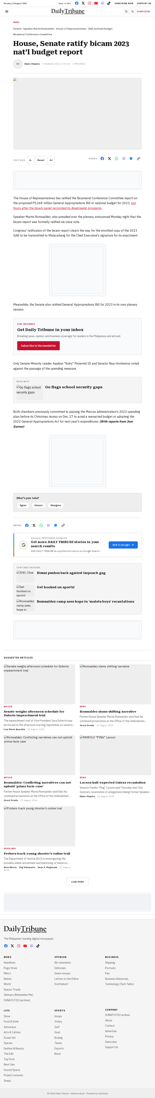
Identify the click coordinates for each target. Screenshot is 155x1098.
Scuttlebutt (61, 984)
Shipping (110, 962)
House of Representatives (71, 28)
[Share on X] (109, 158)
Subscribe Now (124, 3)
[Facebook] (77, 3)
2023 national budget (100, 28)
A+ (51, 160)
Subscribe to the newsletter (38, 345)
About (108, 1020)
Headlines (10, 962)
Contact (110, 1025)
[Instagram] (90, 3)
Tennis (58, 1043)
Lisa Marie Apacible (14, 729)
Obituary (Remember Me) (18, 995)
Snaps (7, 1080)
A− (30, 160)
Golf (57, 1027)
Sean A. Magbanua (47, 867)
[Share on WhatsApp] (116, 158)
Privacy (109, 1036)
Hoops (58, 1016)
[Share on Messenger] (131, 158)
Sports (59, 1010)
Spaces (8, 1043)
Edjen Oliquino (32, 64)
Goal (57, 1032)
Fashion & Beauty (14, 1048)
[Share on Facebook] (102, 158)
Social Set (10, 1037)
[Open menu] (6, 11)
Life (7, 1010)
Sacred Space (12, 1070)
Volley (58, 1021)
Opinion (60, 957)
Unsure (38, 505)
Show (7, 1016)
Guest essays (62, 973)
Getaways (10, 1027)
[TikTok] (109, 3)
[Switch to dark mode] (132, 11)
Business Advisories (116, 978)
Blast (57, 1053)
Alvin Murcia (10, 867)
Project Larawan (13, 1075)
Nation (8, 978)
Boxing (58, 1037)
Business (112, 957)
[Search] (126, 11)
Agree (23, 505)
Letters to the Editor (66, 978)
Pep (107, 973)
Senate (17, 28)
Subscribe (143, 11)
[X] (83, 3)
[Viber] (102, 3)
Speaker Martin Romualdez (38, 28)
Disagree (56, 505)
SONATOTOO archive (117, 1015)
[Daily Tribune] (25, 929)
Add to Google (121, 544)
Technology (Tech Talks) (119, 984)
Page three (10, 968)
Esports (59, 1048)
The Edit (9, 1053)
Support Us (144, 3)
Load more (77, 882)
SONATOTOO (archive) (17, 1000)
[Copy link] (138, 158)
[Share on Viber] (124, 158)
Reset (40, 160)
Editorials (60, 968)
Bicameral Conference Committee (32, 34)
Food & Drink (11, 1021)
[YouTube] (96, 3)
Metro (7, 973)
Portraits (110, 968)
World (7, 984)
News (8, 957)
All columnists (62, 962)
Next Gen (9, 1064)
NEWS (16, 22)
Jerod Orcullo (87, 725)
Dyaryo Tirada (12, 989)
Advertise (111, 1031)
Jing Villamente (27, 867)
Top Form (9, 1059)
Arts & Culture (12, 1032)
